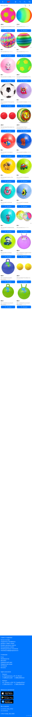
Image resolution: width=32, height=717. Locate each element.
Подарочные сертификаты (8, 641)
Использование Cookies (7, 647)
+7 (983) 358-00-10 (19, 677)
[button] (2, 2)
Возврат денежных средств (8, 645)
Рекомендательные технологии (9, 648)
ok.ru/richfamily (4, 710)
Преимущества (5, 658)
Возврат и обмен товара (7, 643)
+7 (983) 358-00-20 (19, 684)
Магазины (3, 660)
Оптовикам (4, 666)
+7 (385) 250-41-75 (7, 684)
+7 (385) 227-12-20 (7, 677)
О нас (2, 657)
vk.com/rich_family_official (7, 708)
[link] (9, 2)
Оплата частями (5, 640)
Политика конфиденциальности (9, 650)
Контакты (3, 667)
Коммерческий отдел (6, 662)
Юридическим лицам (6, 664)
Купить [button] (8, 30)
